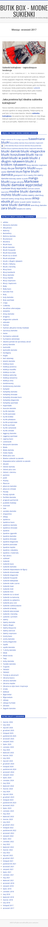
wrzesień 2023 (8, 805)
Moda (5, 447)
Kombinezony (8, 383)
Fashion (6, 325)
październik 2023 (9, 803)
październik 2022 (9, 830)
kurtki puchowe (9, 425)
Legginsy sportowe (10, 436)
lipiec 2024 (7, 778)
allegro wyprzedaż (22, 139)
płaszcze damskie (10, 486)
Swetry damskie (9, 622)
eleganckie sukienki (10, 319)
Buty (4, 294)
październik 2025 (9, 736)
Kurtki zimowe (8, 430)
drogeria (6, 317)
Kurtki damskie (9, 411)
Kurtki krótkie (8, 417)
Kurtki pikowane (9, 419)
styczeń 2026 (8, 728)
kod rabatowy (8, 358)
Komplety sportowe (10, 403)
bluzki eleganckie (33, 151)
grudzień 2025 (8, 730)
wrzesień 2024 (8, 772)
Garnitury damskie (10, 330)
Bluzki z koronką (9, 267)
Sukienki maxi (8, 586)
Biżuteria (6, 242)
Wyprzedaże (7, 697)
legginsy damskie (9, 433)
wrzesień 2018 (8, 883)
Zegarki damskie (9, 708)
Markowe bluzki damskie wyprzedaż (21, 183)
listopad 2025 (8, 733)
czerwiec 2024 (8, 780)
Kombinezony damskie (12, 386)
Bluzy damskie (8, 275)
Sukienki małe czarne (11, 583)
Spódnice (6, 519)
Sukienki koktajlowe (10, 580)
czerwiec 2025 (8, 747)
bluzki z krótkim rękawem (18, 163)
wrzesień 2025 (8, 739)
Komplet (6, 389)
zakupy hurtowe (9, 703)
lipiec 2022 (7, 839)
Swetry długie (8, 625)
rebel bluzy (39, 195)
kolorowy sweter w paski (18, 178)
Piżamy (5, 480)
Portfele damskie (9, 497)
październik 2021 (9, 864)
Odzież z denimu (9, 472)
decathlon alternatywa (11, 308)
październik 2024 (9, 769)
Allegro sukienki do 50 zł (9, 139)
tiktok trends (8, 656)
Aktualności (7, 228)
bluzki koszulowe (13, 155)
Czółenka (6, 305)
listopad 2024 (8, 766)
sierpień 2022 (8, 836)
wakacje (6, 692)
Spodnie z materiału (11, 553)
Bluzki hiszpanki (9, 250)
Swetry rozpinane (10, 633)
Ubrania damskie (9, 681)
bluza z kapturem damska (33, 148)
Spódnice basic (9, 522)
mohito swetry (27, 195)
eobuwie (6, 322)
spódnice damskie (10, 525)
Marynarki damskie (10, 444)
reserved (6, 505)
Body (5, 286)
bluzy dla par (8, 168)
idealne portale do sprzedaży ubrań (17, 342)
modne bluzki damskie (25, 191)
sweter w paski (20, 202)
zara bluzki (8, 208)
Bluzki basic (7, 244)
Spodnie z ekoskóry (10, 550)
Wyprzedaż (7, 694)
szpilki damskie (9, 647)
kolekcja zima (8, 380)
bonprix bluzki (25, 168)
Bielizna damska (9, 236)
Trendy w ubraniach (37, 73)
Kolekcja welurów (9, 375)
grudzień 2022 (8, 825)
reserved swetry (7, 198)
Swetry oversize (9, 630)
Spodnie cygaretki (10, 533)
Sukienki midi (8, 589)
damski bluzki (14, 171)
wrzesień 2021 (8, 866)
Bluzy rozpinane (9, 280)
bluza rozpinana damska (15, 148)
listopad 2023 (8, 800)
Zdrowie (6, 706)
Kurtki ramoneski (9, 428)
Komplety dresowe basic (12, 397)
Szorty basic (7, 636)
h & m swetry (28, 175)
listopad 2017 (8, 905)
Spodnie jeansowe (10, 544)
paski (5, 478)
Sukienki (6, 561)
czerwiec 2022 (8, 841)
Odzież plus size (9, 469)
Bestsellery (7, 233)
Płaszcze (6, 483)
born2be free (8, 292)
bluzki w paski (19, 158)
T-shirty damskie (9, 650)
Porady (5, 492)
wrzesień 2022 (8, 833)
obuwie (6, 464)
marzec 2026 (8, 722)
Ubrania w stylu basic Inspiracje (15, 686)
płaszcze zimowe (9, 489)
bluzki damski (11, 151)
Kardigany (7, 353)
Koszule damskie (9, 408)
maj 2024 (6, 783)
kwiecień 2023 (8, 816)
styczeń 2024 (8, 794)
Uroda (5, 689)
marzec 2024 (8, 789)
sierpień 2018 (8, 886)
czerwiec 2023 (8, 811)
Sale (4, 508)
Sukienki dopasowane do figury (15, 569)
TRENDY (6, 669)
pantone (6, 475)
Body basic (7, 289)
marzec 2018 (8, 900)
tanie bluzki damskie (15, 205)
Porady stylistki (9, 494)
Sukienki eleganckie (10, 575)
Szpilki (5, 644)
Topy (5, 658)
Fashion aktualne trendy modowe (16, 328)
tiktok (5, 653)
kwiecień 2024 (8, 786)
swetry (5, 619)
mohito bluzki (11, 195)
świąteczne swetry (24, 209)
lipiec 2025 (7, 744)
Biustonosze (7, 239)
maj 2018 (6, 894)
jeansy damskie (9, 344)
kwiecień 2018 (8, 897)
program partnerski (10, 500)
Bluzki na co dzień (10, 255)
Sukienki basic (8, 564)
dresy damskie (8, 314)
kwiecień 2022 (8, 847)
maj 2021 (6, 878)
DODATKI (6, 311)
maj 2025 (6, 750)
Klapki (5, 355)
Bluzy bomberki (9, 272)
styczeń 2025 (8, 761)
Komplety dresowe (10, 394)
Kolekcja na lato (9, 372)
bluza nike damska (7, 146)
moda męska (8, 453)
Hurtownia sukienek (10, 336)
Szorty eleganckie (9, 642)
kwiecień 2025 (8, 753)
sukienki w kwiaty (9, 608)
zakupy (5, 700)
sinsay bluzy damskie (22, 198)
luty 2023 (6, 822)
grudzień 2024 (8, 764)
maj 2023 (6, 814)
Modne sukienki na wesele (13, 458)
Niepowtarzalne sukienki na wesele (16, 461)
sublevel (6, 558)
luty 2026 (6, 725)
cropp (5, 303)
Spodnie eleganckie (10, 542)
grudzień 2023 (8, 797)
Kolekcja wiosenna (10, 378)
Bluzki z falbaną (9, 264)
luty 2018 (6, 903)
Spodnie (6, 530)
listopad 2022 (8, 828)
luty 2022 (6, 853)
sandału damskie (9, 511)
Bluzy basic (7, 269)
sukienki (37, 88)
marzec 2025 (8, 755)
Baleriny (6, 230)
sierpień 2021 (8, 869)
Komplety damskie (10, 392)
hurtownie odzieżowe (11, 339)
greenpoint (18, 175)
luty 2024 (6, 791)
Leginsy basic (8, 439)
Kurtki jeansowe (9, 414)
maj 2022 (6, 844)
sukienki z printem (10, 617)
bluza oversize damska (22, 146)
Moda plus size (9, 455)
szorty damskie (9, 639)
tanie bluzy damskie (39, 205)
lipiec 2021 (7, 872)
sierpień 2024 (8, 775)
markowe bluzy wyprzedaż (14, 188)
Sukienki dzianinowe (11, 572)
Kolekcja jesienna (9, 367)
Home (5, 333)
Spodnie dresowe (9, 539)
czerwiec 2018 (8, 891)
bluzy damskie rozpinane (37, 165)
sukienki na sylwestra (11, 600)
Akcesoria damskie (10, 225)
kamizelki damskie (10, 350)
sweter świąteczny (33, 202)
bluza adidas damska (17, 143)
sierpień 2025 (8, 741)
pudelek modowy (9, 503)
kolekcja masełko (9, 369)
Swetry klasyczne (9, 628)
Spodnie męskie (9, 547)
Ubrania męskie (9, 683)
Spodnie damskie (9, 536)
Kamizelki (6, 347)
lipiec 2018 (7, 889)
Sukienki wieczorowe (11, 611)
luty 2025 (6, 758)
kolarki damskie (9, 361)
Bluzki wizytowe (9, 258)
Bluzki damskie (9, 247)
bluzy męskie (8, 278)
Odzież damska (9, 467)
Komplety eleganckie (11, 400)
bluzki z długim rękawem (20, 159)
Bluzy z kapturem (9, 283)
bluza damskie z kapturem (34, 143)
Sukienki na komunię (11, 597)
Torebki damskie (9, 664)
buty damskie (8, 297)
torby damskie (8, 661)
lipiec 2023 (7, 808)
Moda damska (8, 450)
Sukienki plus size (10, 603)
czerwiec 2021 (8, 875)
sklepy (5, 517)
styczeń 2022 (8, 855)
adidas (5, 222)
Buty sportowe (8, 300)
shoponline (7, 514)
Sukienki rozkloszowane (12, 605)
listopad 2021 (8, 861)
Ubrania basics (9, 678)
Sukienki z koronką (10, 614)
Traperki (6, 667)
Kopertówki (7, 405)
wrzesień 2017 (8, 908)
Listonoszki (7, 442)
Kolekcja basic (8, 364)
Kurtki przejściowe (10, 422)
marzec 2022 (8, 850)
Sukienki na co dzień (11, 594)
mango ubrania (17, 182)
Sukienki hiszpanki (10, 578)
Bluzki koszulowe (9, 253)
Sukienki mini (8, 592)
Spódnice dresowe (10, 528)
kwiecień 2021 (8, 880)
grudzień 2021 (8, 858)
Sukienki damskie (9, 567)
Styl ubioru (7, 555)
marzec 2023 (8, 819)
